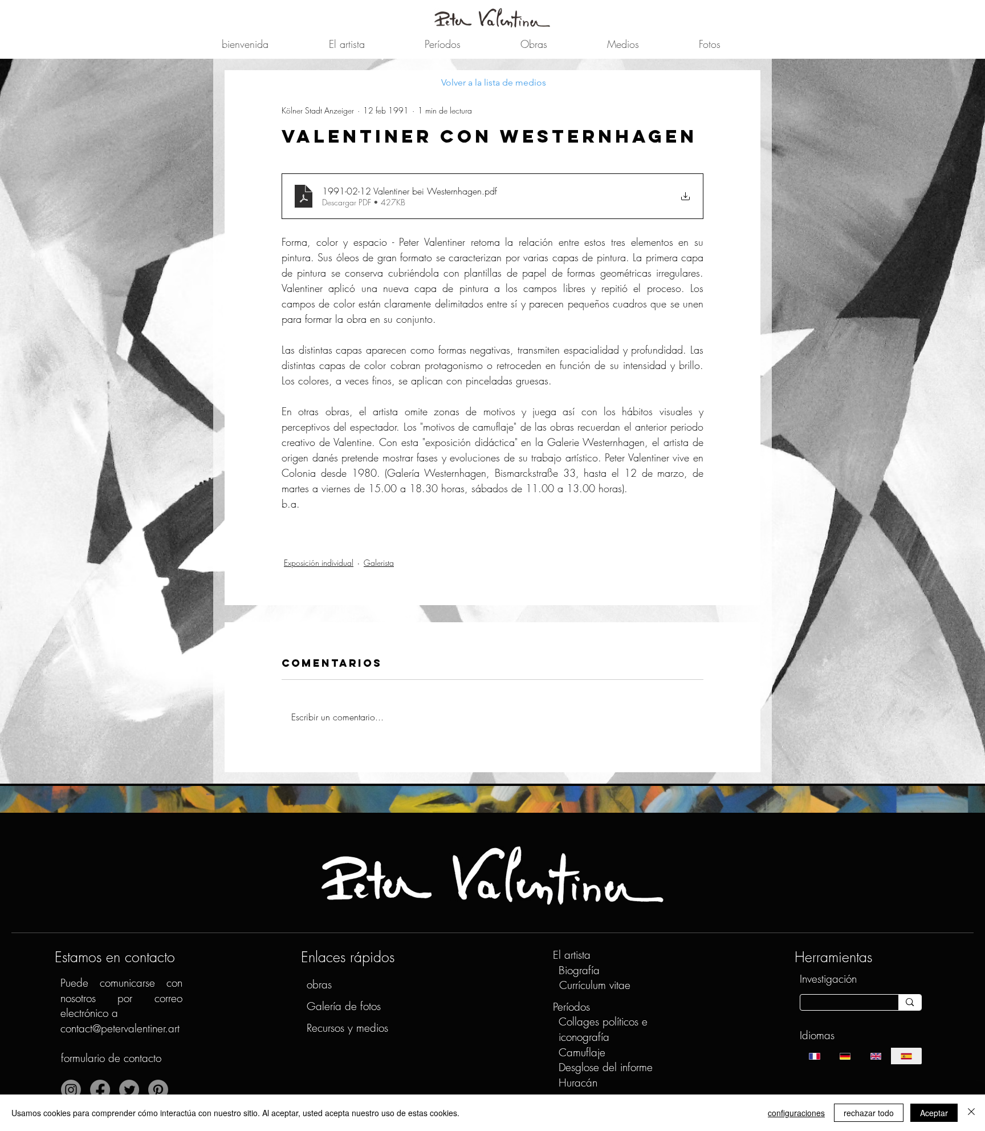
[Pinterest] (158, 1090)
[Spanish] (906, 1056)
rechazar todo (869, 1112)
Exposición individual (318, 562)
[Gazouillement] (129, 1090)
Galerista (379, 562)
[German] (844, 1056)
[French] (815, 1056)
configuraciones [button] (796, 1112)
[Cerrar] (971, 1113)
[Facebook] (100, 1090)
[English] (875, 1056)
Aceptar (934, 1112)
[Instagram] (71, 1090)
